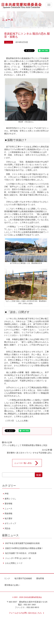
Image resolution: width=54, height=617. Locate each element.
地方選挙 (8, 518)
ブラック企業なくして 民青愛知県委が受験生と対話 (24, 445)
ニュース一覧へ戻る (23, 463)
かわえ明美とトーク (14, 563)
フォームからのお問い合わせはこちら (25, 612)
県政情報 (8, 513)
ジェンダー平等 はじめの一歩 (18, 558)
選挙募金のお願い (12, 585)
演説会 (7, 528)
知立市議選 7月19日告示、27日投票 (20, 553)
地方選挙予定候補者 (23, 578)
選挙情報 (8, 503)
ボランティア (10, 523)
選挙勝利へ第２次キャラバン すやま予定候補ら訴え (29, 452)
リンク (7, 578)
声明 (6, 493)
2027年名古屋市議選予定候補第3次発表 (22, 543)
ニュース (9, 42)
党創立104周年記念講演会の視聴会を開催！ (24, 548)
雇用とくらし (10, 498)
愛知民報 (40, 578)
